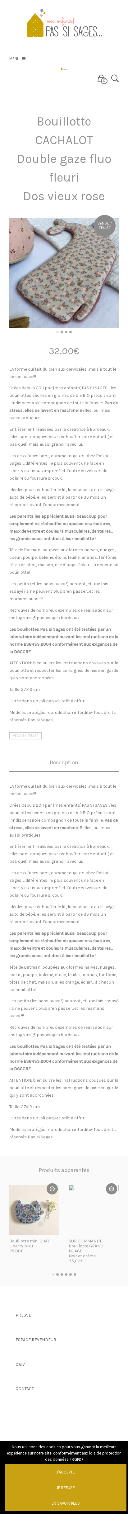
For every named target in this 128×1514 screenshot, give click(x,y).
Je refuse (65, 1487)
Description (64, 762)
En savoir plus (66, 1503)
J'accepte (65, 1472)
